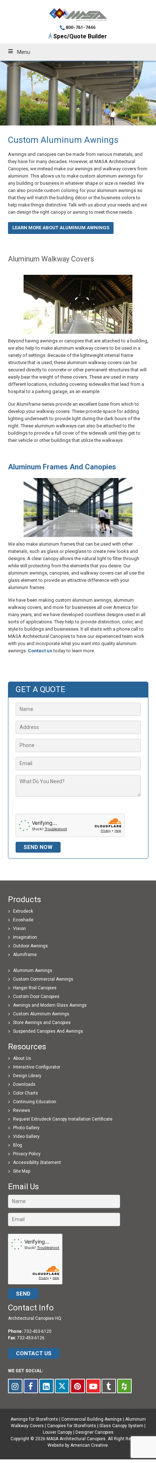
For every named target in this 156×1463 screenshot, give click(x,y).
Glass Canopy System (121, 1425)
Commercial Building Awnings (91, 1419)
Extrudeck (23, 911)
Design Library (27, 1075)
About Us (22, 1058)
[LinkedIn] (46, 1386)
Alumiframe (25, 954)
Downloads (24, 1084)
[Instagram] (15, 1386)
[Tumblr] (109, 1386)
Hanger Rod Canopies (35, 987)
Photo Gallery (26, 1127)
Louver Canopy (57, 1432)
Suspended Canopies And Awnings (48, 1031)
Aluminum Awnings (32, 970)
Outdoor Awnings (30, 945)
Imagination (25, 937)
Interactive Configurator (36, 1067)
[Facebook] (31, 1386)
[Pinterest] (77, 1386)
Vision (19, 928)
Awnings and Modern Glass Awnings (50, 1005)
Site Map (21, 1171)
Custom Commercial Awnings (43, 979)
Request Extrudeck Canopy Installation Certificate (62, 1119)
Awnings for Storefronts (34, 1419)
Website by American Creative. (78, 1445)
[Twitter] (62, 1386)
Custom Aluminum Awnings (41, 1013)
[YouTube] (93, 1386)
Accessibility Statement (37, 1162)
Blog (17, 1145)
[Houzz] (124, 1386)
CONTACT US (34, 1353)
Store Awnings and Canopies (42, 1022)
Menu (23, 52)
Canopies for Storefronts (71, 1425)
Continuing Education (34, 1101)
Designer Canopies (94, 1432)
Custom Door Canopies (36, 996)
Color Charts (25, 1093)
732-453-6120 (38, 1331)
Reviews (21, 1110)
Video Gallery (26, 1136)
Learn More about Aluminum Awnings (60, 227)
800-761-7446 (80, 27)
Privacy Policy (27, 1153)
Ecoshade (23, 919)
